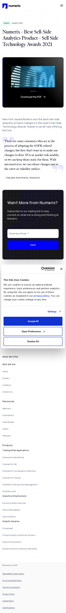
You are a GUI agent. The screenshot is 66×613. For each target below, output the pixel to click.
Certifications (8, 607)
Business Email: (18, 233)
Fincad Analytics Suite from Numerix (19, 535)
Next (33, 244)
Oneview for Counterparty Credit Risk (19, 471)
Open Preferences (31, 331)
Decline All (33, 341)
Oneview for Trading (11, 477)
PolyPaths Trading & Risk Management (20, 484)
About (5, 371)
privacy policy (41, 295)
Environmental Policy (12, 580)
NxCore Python (9, 516)
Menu (62, 5)
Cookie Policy (8, 601)
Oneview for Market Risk (13, 457)
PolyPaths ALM (9, 491)
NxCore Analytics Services (14, 503)
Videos (5, 429)
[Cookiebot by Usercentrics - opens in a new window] (41, 269)
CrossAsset (7, 528)
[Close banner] (61, 269)
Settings (52, 311)
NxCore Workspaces (11, 510)
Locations (6, 385)
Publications (8, 415)
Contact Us (7, 392)
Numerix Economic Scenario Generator (19, 548)
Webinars (6, 408)
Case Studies (8, 422)
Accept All (33, 321)
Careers (6, 378)
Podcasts (6, 435)
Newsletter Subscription (13, 573)
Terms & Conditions (11, 587)
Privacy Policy (8, 594)
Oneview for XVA (9, 464)
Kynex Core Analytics (11, 542)
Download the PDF (31, 96)
